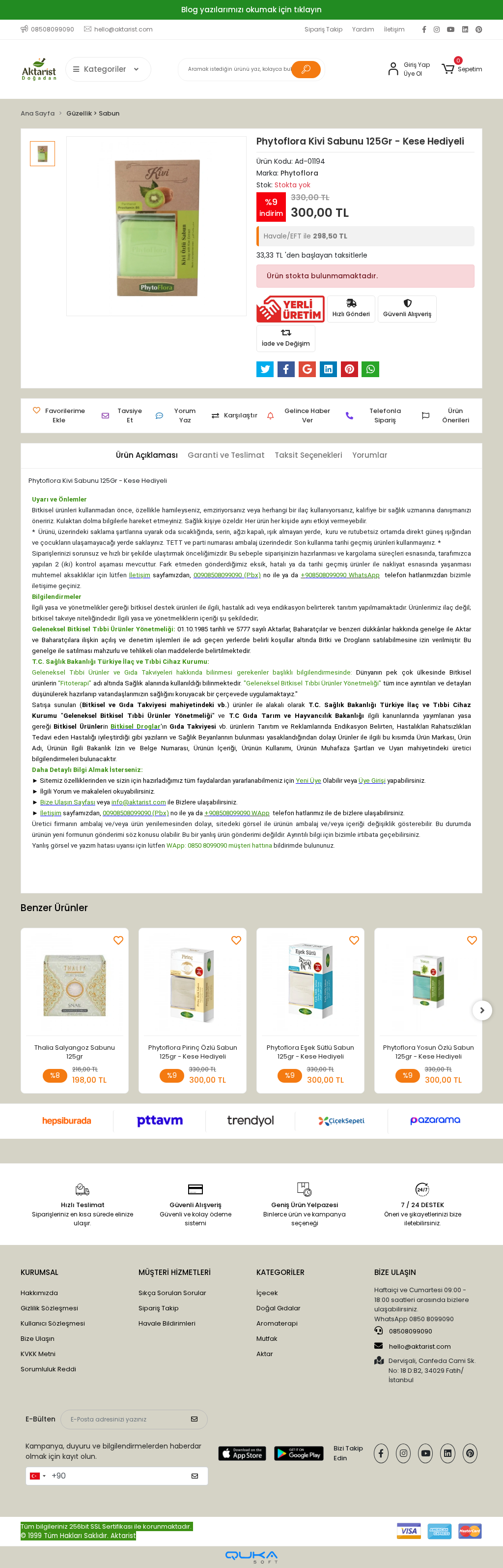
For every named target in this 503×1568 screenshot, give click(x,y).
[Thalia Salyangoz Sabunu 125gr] (74, 984)
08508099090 (410, 1331)
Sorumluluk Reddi (48, 1369)
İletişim (394, 29)
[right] (482, 1010)
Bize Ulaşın (38, 1338)
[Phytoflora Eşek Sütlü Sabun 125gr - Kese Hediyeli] (310, 984)
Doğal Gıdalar (278, 1308)
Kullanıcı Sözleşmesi (53, 1323)
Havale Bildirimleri (167, 1323)
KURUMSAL (39, 1272)
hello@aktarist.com (420, 1346)
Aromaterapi (277, 1323)
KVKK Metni (38, 1354)
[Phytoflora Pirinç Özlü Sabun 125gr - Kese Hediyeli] (192, 984)
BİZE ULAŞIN (395, 1272)
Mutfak (267, 1338)
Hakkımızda (39, 1293)
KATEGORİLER (280, 1272)
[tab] (147, 455)
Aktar (264, 1354)
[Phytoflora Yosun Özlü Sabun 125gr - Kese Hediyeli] (428, 984)
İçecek (267, 1293)
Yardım (363, 29)
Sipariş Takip (323, 29)
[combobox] (37, 1476)
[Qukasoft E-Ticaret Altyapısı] (251, 1557)
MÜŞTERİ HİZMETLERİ (175, 1272)
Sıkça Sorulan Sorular (172, 1293)
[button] (462, 69)
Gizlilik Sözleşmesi (49, 1308)
